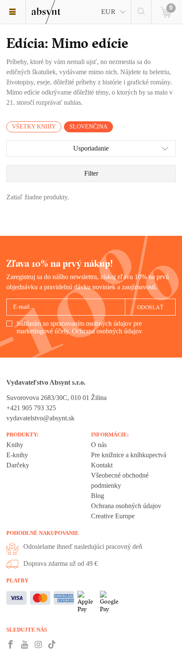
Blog (97, 495)
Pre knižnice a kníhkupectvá (128, 455)
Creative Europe (113, 516)
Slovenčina (88, 126)
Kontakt (102, 465)
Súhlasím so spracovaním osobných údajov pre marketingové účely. (79, 327)
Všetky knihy (34, 126)
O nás (99, 444)
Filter (91, 173)
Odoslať (150, 307)
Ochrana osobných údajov (107, 331)
